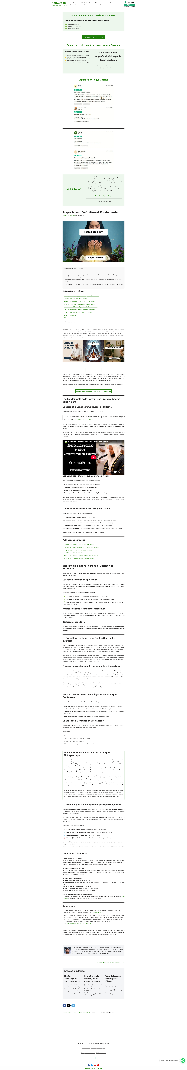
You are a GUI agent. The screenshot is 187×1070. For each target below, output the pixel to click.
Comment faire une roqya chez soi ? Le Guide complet (79, 544)
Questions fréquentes (70, 315)
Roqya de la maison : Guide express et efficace (113, 978)
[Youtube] (95, 1065)
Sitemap (107, 1043)
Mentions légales (100, 1048)
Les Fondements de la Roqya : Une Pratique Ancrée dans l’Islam (81, 296)
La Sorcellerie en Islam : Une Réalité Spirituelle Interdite (79, 304)
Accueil (72, 3)
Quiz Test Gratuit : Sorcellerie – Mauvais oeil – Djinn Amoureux (93, 391)
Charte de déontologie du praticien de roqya (72, 978)
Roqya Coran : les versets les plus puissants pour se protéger (81, 555)
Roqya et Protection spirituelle (82, 1012)
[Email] (73, 1005)
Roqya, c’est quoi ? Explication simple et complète (78, 550)
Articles (70, 1012)
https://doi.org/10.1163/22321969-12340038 (79, 923)
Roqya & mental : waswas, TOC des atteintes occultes (92, 978)
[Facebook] (64, 1005)
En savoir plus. (105, 953)
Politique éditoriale (101, 1053)
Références (67, 318)
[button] (183, 1060)
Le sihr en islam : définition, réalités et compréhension (79, 558)
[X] (69, 1005)
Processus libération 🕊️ (95, 3)
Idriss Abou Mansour (69, 215)
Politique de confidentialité (88, 1053)
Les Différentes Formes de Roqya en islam (75, 298)
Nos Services (113, 3)
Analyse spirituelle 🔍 (81, 3)
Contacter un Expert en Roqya (103, 195)
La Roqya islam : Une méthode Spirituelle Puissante (78, 312)
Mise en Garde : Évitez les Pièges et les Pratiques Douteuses (80, 307)
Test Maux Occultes (90, 1068)
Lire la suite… (113, 995)
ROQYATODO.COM (87, 1043)
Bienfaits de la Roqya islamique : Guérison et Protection (79, 301)
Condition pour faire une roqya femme (74, 552)
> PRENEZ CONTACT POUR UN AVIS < (93, 37)
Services (93, 1048)
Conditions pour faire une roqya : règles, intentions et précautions (82, 547)
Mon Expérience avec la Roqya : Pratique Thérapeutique (79, 309)
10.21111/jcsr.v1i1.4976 (97, 912)
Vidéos (71, 4)
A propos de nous (93, 4)
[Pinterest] (98, 1065)
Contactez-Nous (86, 1048)
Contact (102, 4)
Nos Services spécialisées (93, 370)
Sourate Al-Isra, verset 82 (84, 419)
